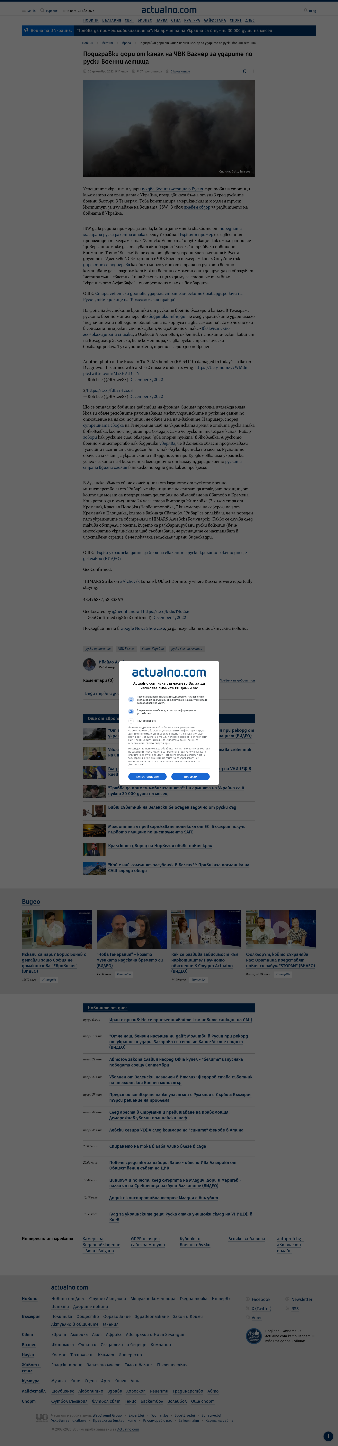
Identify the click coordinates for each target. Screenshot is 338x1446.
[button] (169, 721)
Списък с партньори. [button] (158, 743)
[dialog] (169, 723)
